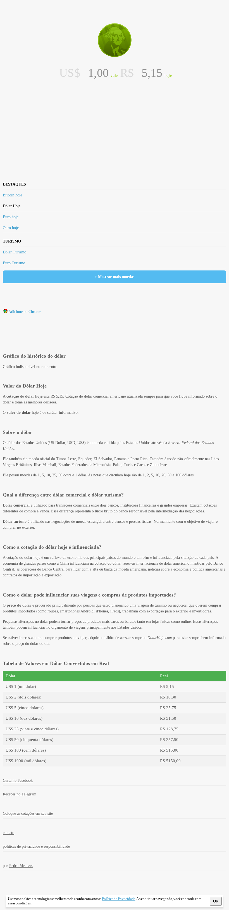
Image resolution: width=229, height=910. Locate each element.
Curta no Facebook (18, 780)
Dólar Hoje (11, 206)
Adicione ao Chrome (24, 312)
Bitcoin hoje (12, 195)
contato (8, 833)
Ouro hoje (11, 228)
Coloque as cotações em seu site (28, 813)
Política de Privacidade (118, 899)
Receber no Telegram (19, 794)
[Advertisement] (114, 96)
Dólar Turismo (14, 252)
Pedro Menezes (21, 866)
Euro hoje (10, 217)
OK (215, 901)
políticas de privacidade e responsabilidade (36, 846)
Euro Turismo (14, 263)
